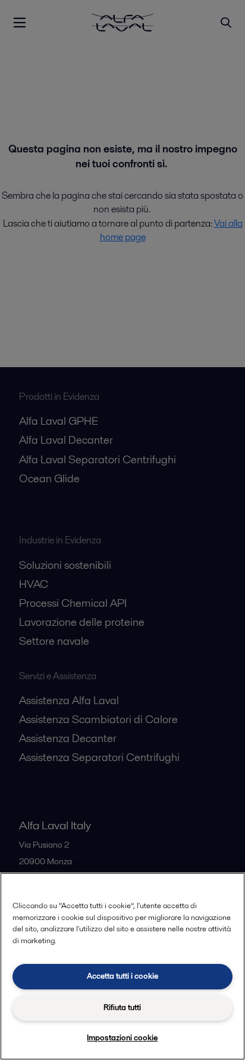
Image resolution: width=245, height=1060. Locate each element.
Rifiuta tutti (122, 1007)
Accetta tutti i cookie (122, 976)
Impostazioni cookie (122, 1037)
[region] (122, 966)
